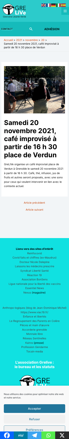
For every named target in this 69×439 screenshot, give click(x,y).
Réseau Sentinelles (34, 338)
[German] (53, 5)
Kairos (29, 342)
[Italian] (58, 5)
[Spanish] (63, 5)
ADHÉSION (51, 29)
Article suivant (34, 209)
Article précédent (34, 203)
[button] (8, 29)
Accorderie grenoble (34, 329)
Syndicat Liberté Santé (34, 270)
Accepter (34, 408)
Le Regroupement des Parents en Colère (34, 320)
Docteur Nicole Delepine (34, 262)
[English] (43, 5)
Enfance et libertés (34, 316)
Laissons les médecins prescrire (34, 266)
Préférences (34, 430)
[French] (48, 5)
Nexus (27, 292)
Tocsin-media (34, 351)
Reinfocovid (34, 253)
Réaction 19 (34, 275)
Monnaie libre (34, 333)
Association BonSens (35, 279)
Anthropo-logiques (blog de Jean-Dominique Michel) (34, 307)
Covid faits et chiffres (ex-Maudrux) (34, 257)
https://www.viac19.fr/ (34, 312)
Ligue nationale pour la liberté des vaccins (35, 283)
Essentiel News (34, 288)
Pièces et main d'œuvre (34, 325)
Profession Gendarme (34, 347)
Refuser (34, 419)
